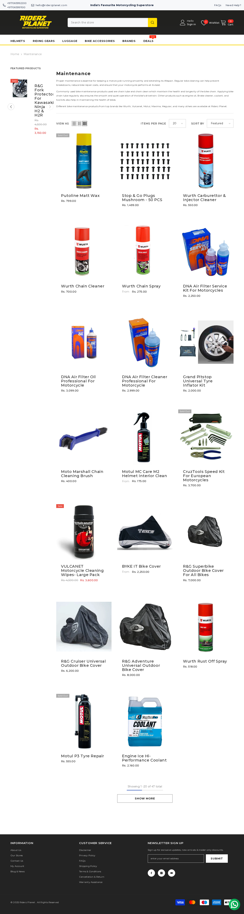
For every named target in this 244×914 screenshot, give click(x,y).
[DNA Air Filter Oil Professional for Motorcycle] (84, 342)
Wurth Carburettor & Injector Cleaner (204, 197)
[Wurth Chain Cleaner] (84, 251)
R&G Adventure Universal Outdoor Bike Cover (141, 665)
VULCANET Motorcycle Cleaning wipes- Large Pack (82, 570)
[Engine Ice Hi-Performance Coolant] (145, 721)
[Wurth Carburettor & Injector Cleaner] (206, 161)
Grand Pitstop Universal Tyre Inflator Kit (198, 381)
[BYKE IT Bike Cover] (145, 531)
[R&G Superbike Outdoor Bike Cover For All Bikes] (206, 531)
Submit (217, 858)
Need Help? (233, 5)
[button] (11, 107)
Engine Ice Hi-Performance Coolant (144, 758)
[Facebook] (151, 873)
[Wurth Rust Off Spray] (206, 626)
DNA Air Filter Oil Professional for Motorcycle (78, 381)
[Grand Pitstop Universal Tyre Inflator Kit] (206, 342)
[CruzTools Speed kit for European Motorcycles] (206, 437)
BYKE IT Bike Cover (141, 566)
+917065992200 (17, 3)
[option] (30, 109)
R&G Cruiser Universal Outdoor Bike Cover (83, 663)
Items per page (153, 123)
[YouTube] (171, 873)
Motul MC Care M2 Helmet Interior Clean (144, 473)
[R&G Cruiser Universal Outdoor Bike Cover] (84, 626)
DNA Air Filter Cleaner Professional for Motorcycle (144, 381)
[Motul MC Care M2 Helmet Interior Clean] (145, 437)
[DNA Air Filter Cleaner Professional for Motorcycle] (145, 342)
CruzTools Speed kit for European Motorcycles (204, 475)
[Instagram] (161, 873)
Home (14, 54)
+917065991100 (16, 7)
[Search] (112, 22)
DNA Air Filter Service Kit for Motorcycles (205, 288)
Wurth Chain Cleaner (82, 286)
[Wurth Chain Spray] (145, 251)
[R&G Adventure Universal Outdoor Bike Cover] (145, 626)
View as (62, 123)
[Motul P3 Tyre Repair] (84, 721)
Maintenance (33, 54)
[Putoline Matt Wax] (84, 161)
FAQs (217, 5)
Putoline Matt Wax (80, 195)
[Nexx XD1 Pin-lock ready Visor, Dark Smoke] (20, 88)
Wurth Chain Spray (141, 286)
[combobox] (108, 22)
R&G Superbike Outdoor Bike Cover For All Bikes (203, 570)
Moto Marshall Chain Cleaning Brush (82, 473)
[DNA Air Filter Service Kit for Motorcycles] (206, 251)
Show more (145, 798)
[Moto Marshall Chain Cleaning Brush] (84, 437)
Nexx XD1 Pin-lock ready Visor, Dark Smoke (40, 100)
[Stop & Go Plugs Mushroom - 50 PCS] (145, 161)
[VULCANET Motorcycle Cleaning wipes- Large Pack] (84, 531)
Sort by (197, 123)
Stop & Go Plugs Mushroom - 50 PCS (142, 197)
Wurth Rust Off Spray (205, 661)
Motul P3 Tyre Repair (82, 756)
